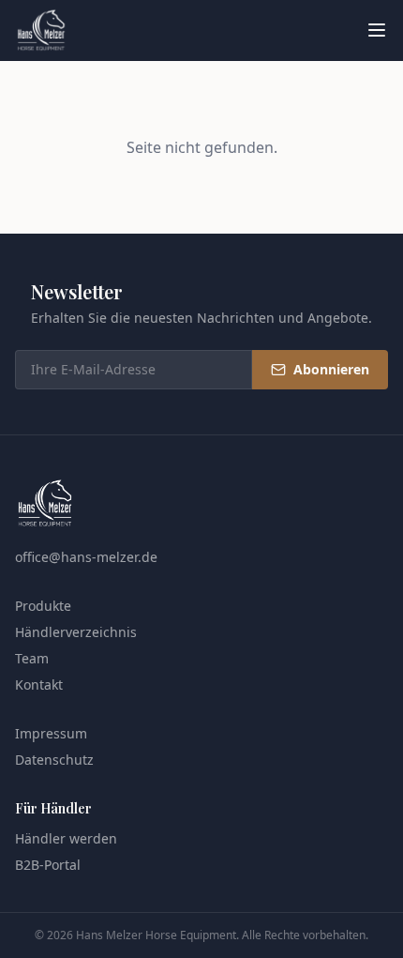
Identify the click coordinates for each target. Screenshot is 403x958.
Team (32, 658)
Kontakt (39, 684)
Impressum (51, 733)
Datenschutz (54, 759)
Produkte (43, 606)
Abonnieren (331, 369)
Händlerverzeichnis (76, 632)
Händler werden (66, 838)
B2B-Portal (48, 865)
